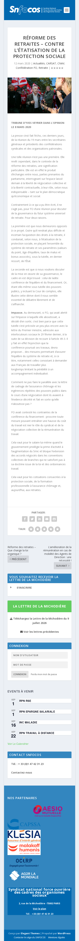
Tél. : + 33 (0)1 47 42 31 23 (27, 764)
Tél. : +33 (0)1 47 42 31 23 (39, 913)
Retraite (43, 67)
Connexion (19, 674)
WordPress (64, 933)
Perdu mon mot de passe (44, 674)
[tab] (39, 587)
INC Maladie (28, 722)
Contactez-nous (21, 772)
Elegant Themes (30, 933)
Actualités (39, 63)
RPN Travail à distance (36, 733)
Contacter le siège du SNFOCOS (30, 937)
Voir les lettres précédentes (41, 631)
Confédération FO (26, 67)
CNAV (61, 63)
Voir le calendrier (18, 744)
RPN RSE (25, 701)
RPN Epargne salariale (37, 711)
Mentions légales (56, 937)
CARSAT (51, 63)
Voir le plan (39, 908)
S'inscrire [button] (24, 587)
